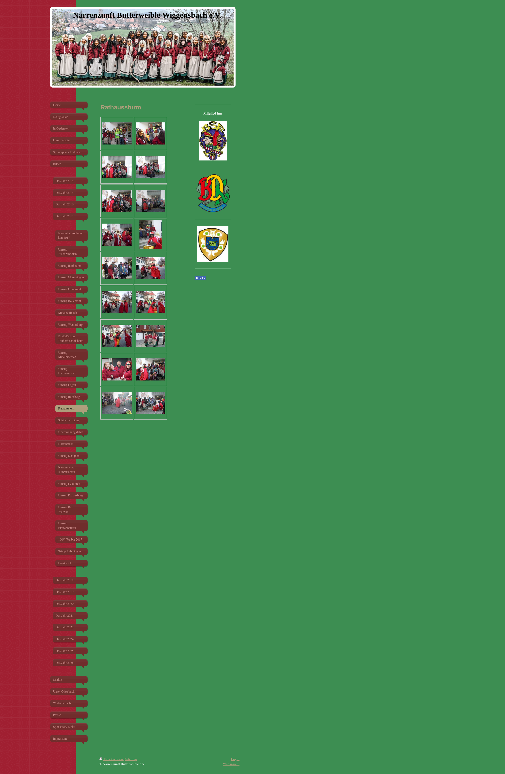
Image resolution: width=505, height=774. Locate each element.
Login (235, 758)
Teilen (202, 278)
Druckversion (113, 758)
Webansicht (231, 763)
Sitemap (131, 758)
